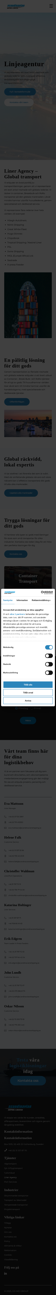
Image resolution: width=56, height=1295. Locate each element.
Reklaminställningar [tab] (41, 600)
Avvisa (28, 700)
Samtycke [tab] (8, 600)
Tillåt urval (28, 692)
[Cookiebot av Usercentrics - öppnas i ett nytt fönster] (41, 592)
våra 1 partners (17, 614)
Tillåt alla (28, 684)
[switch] (49, 656)
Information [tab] (22, 600)
